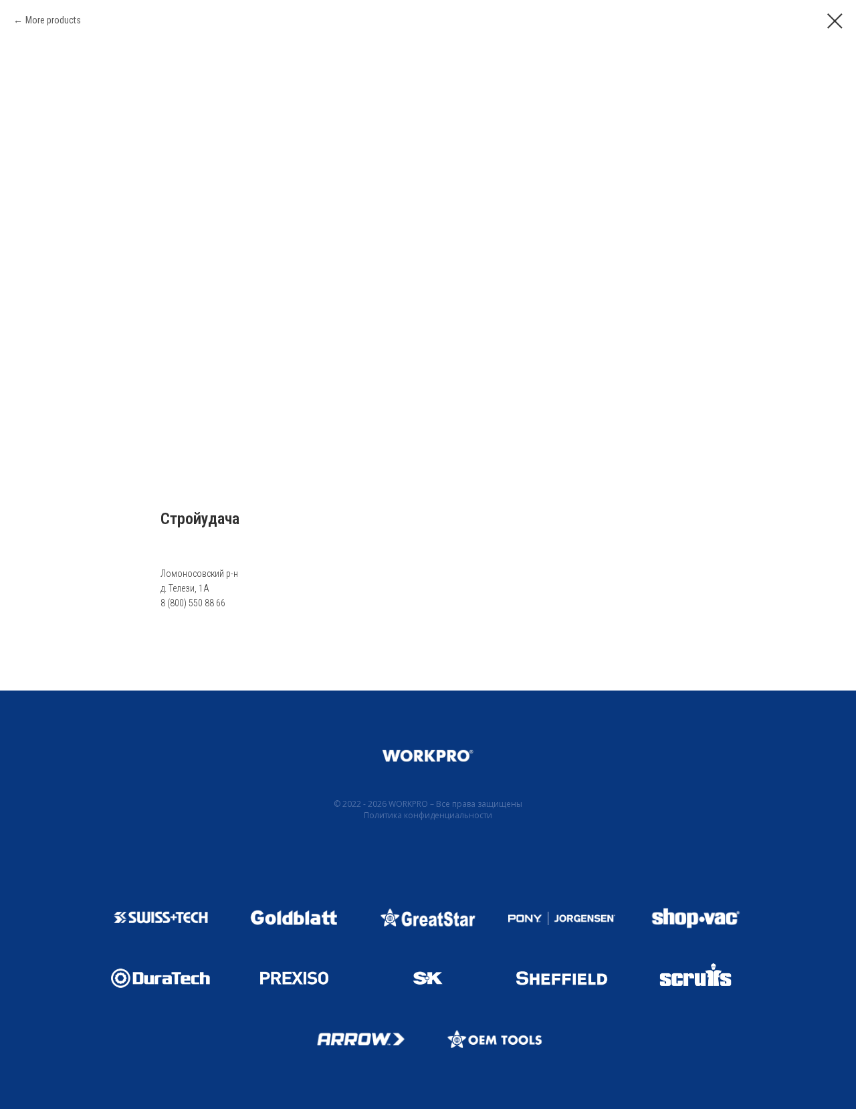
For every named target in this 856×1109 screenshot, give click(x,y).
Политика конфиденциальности (428, 815)
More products (53, 20)
